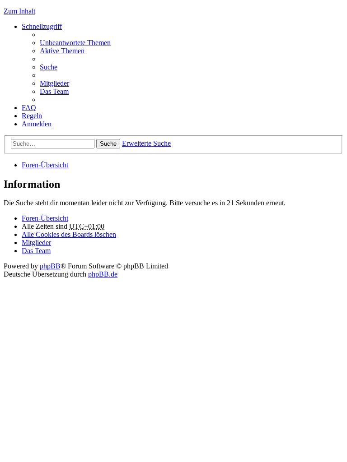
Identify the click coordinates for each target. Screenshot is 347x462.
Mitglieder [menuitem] (54, 83)
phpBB (50, 266)
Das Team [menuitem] (54, 91)
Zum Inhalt (19, 11)
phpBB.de (102, 274)
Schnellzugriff (42, 26)
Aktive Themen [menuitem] (62, 51)
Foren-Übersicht (45, 165)
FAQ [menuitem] (29, 107)
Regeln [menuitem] (32, 116)
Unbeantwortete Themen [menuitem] (75, 42)
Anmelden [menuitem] (37, 124)
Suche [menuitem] (48, 67)
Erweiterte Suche (146, 143)
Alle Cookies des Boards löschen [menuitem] (69, 234)
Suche (108, 143)
